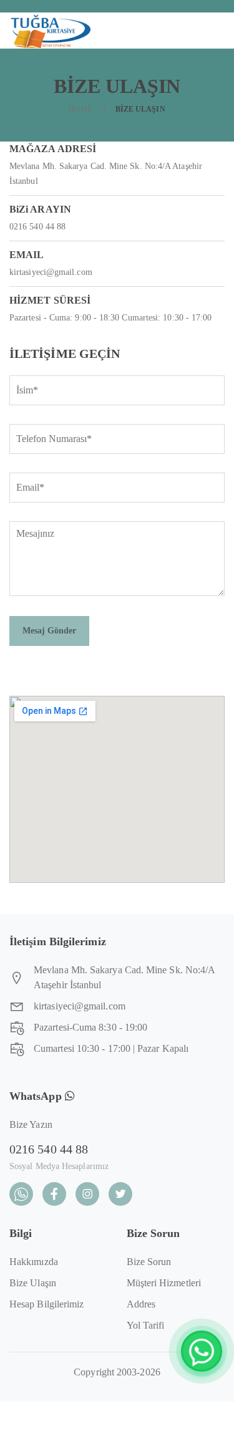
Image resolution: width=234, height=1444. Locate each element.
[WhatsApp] (201, 1351)
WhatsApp (37, 1096)
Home (80, 109)
